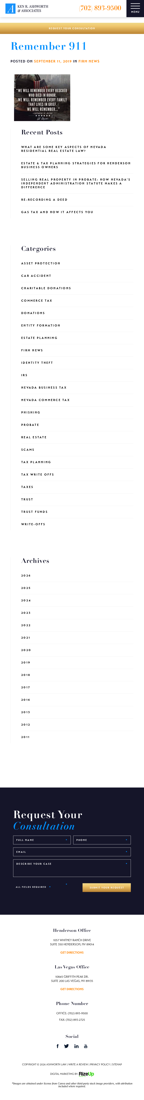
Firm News (89, 61)
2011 (25, 737)
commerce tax (37, 301)
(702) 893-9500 (100, 8)
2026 (26, 575)
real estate (34, 437)
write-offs (33, 524)
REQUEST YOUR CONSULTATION (72, 28)
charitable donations (46, 288)
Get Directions (72, 952)
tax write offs (37, 474)
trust (27, 499)
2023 (26, 613)
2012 (25, 724)
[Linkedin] (76, 1047)
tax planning (36, 462)
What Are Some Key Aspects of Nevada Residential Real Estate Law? (64, 149)
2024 (26, 600)
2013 (25, 712)
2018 (26, 675)
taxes (27, 487)
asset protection (41, 263)
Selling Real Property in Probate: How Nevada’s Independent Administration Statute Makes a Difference (76, 183)
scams (28, 450)
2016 (25, 700)
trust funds (34, 512)
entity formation (41, 325)
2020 (26, 650)
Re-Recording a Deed (44, 200)
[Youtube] (85, 1047)
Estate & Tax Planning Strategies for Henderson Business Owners (76, 165)
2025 (26, 588)
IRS (24, 375)
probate (30, 425)
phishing (31, 412)
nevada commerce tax (45, 400)
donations (33, 313)
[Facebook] (58, 1047)
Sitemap (117, 1064)
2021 (25, 637)
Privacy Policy (100, 1064)
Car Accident (36, 276)
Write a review (78, 1064)
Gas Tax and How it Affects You (57, 212)
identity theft (37, 363)
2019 (25, 662)
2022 (26, 625)
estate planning (39, 338)
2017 (25, 687)
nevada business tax (44, 387)
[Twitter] (67, 1047)
